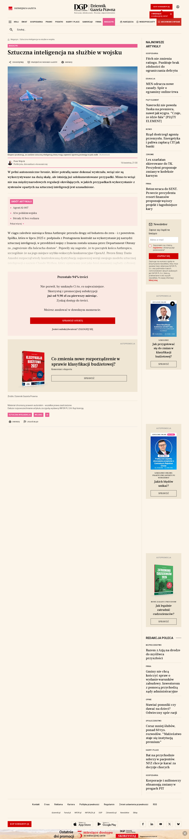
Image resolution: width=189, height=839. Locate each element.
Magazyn (14, 39)
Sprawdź (89, 378)
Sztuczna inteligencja (20, 415)
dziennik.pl (56, 813)
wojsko (38, 415)
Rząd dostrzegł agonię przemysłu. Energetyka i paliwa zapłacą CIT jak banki (163, 140)
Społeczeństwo (153, 721)
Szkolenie (164, 340)
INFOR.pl (78, 813)
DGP (100, 813)
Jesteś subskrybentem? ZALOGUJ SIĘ (72, 329)
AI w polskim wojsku (25, 213)
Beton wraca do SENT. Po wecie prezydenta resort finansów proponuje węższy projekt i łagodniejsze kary (161, 199)
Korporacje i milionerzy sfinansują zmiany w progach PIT (163, 784)
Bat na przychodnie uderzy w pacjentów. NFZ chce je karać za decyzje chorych (161, 761)
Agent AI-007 (20, 207)
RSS (155, 804)
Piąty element (152, 100)
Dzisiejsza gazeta (25, 8)
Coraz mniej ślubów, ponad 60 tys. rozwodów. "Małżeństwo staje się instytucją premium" (163, 734)
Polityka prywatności (89, 804)
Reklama (58, 804)
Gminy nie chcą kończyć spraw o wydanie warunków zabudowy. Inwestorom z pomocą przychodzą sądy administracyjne (163, 681)
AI (47, 415)
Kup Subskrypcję (161, 7)
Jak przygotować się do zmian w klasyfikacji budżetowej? (163, 350)
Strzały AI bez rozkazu (26, 218)
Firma (148, 184)
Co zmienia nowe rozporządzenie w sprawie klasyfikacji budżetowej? (85, 361)
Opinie (148, 700)
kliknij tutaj (153, 280)
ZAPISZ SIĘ (163, 256)
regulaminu (157, 248)
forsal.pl (67, 813)
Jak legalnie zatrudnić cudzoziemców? (163, 610)
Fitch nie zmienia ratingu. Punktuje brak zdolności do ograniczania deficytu (162, 65)
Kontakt (35, 804)
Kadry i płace (152, 750)
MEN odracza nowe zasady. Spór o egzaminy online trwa (162, 88)
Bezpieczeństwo (154, 645)
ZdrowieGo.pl (111, 813)
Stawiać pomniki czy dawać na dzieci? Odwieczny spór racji (161, 709)
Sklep (135, 813)
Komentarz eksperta (61, 369)
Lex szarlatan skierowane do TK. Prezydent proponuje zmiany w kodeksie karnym (161, 168)
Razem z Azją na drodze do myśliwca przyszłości (163, 654)
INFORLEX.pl (90, 813)
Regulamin (109, 804)
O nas (47, 804)
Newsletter (124, 813)
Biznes (149, 129)
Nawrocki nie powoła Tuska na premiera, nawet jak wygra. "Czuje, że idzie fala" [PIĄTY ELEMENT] (163, 113)
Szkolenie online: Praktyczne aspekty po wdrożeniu (163, 475)
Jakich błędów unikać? (163, 484)
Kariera (71, 804)
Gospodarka (152, 53)
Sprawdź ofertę (72, 320)
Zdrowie (150, 154)
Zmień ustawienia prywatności (133, 804)
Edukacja (150, 79)
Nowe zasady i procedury (163, 602)
